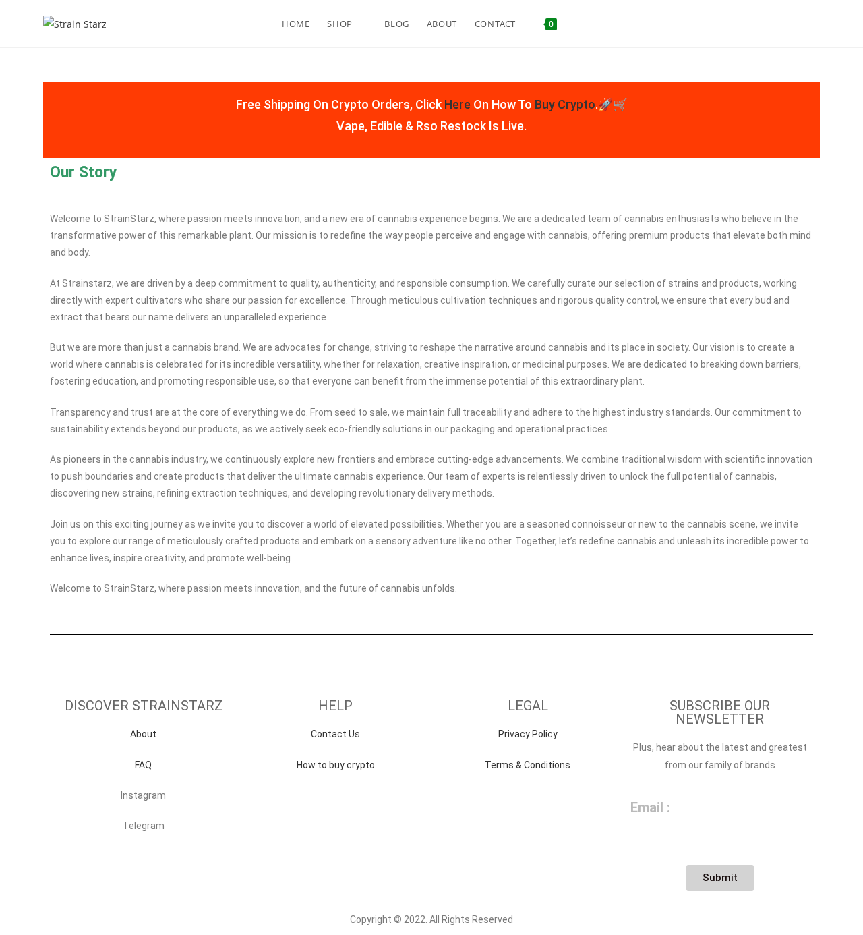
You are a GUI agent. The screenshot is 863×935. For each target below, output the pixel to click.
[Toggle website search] (578, 23)
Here (457, 104)
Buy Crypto (565, 104)
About (143, 734)
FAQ (143, 765)
